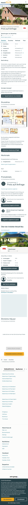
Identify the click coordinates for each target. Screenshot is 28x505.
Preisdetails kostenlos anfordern (14, 354)
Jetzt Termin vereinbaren (9, 284)
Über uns (4, 430)
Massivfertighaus (6, 406)
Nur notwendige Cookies (14, 503)
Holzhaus (4, 414)
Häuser (5, 359)
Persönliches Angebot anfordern (11, 205)
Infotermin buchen (7, 469)
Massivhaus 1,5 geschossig (8, 376)
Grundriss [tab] (10, 40)
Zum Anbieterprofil (5, 230)
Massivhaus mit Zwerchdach (9, 399)
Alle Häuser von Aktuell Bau (7, 292)
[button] (26, 2)
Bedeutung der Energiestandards (8, 164)
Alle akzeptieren (7, 499)
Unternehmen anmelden (8, 467)
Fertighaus (5, 412)
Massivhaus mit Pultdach (8, 391)
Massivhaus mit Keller (7, 401)
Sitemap (4, 434)
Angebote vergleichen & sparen (11, 219)
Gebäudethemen (9, 369)
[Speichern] (26, 6)
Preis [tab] (24, 40)
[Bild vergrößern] (25, 125)
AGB (3, 448)
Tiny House (5, 419)
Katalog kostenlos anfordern (10, 268)
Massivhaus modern (7, 404)
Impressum (5, 446)
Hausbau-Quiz (5, 457)
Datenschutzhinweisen (5, 495)
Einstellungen (21, 499)
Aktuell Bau (11, 359)
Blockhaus (4, 416)
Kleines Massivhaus (7, 378)
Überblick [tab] (3, 40)
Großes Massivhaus (7, 381)
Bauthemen (19, 369)
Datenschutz (5, 444)
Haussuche (5, 455)
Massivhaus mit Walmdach (8, 393)
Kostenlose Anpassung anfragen (11, 150)
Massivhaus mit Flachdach (8, 389)
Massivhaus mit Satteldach (9, 386)
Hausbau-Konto (6, 460)
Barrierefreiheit (6, 432)
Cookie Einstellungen (7, 437)
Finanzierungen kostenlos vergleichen (9, 189)
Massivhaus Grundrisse (8, 374)
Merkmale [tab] (17, 40)
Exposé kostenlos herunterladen (13, 96)
